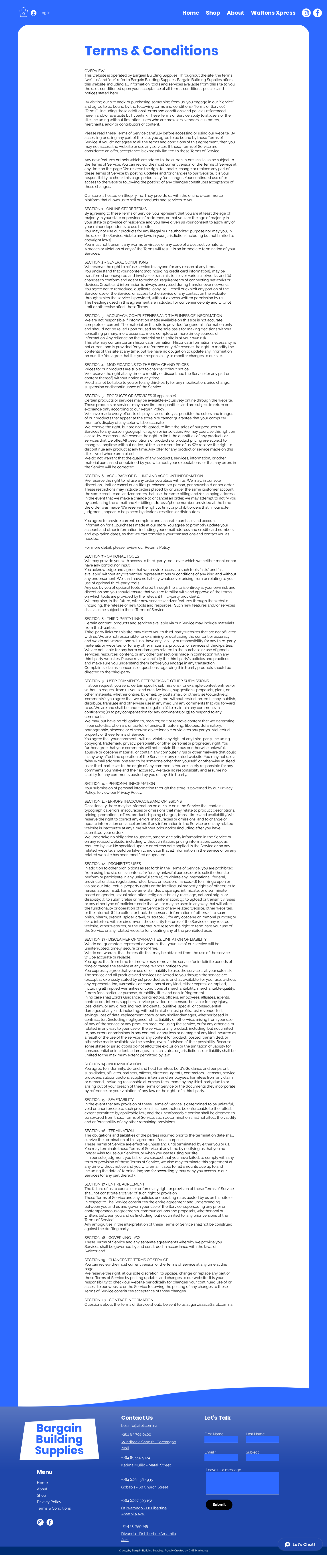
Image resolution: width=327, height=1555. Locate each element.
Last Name (255, 1434)
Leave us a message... (224, 1470)
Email (209, 1452)
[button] (24, 12)
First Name (214, 1434)
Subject (252, 1452)
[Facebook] (317, 12)
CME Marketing (198, 1550)
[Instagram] (306, 12)
